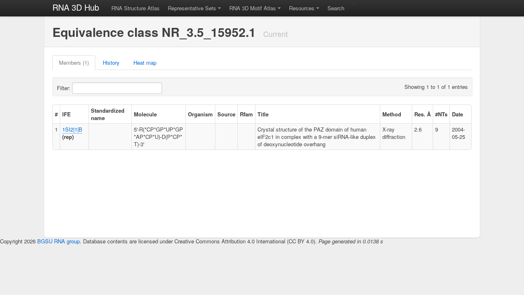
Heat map (144, 62)
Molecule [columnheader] (145, 114)
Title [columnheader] (263, 114)
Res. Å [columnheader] (422, 114)
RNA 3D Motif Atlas (252, 8)
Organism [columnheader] (200, 114)
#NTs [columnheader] (441, 114)
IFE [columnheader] (66, 114)
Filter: (64, 88)
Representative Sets (192, 8)
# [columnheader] (56, 114)
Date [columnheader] (457, 114)
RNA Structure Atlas (135, 8)
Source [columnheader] (226, 114)
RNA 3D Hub (75, 7)
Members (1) (74, 62)
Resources (301, 8)
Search (336, 8)
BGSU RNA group (58, 241)
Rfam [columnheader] (246, 114)
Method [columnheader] (391, 114)
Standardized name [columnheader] (107, 114)
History (111, 62)
